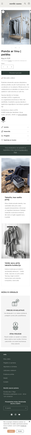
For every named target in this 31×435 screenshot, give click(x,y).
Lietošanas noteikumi (9, 370)
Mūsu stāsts (7, 359)
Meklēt (5, 378)
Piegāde (10, 60)
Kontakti (5, 382)
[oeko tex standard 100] (3, 121)
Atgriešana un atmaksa (10, 366)
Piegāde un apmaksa (9, 363)
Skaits (2, 63)
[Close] (29, 421)
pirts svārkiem (22, 114)
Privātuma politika (8, 374)
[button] (2, 3)
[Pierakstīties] (25, 408)
